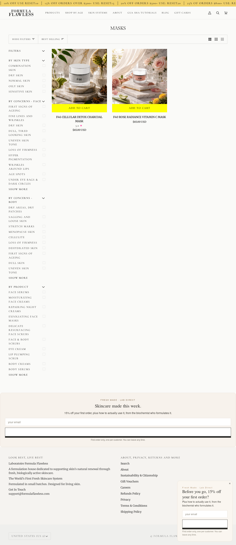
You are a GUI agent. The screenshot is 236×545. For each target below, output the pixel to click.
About (125, 469)
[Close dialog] (229, 483)
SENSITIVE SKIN (20, 91)
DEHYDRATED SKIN (23, 248)
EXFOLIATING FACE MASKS (23, 318)
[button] (53, 13)
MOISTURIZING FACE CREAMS (20, 299)
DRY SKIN (16, 75)
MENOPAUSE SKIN (22, 231)
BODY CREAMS (20, 363)
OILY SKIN (16, 86)
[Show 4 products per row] (223, 39)
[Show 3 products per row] (216, 39)
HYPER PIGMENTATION (20, 157)
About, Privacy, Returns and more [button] (150, 457)
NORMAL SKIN (19, 80)
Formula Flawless (169, 536)
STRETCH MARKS (22, 226)
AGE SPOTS (17, 174)
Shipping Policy (131, 511)
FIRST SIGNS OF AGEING (21, 108)
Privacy (125, 499)
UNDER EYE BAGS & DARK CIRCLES (23, 181)
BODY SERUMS (19, 369)
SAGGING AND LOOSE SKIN (19, 219)
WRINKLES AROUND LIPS (19, 166)
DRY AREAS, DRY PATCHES (21, 209)
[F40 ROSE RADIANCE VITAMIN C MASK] (139, 76)
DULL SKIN (17, 263)
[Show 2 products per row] (210, 39)
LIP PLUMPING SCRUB (19, 356)
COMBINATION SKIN (20, 67)
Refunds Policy (130, 493)
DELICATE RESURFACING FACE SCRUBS (19, 330)
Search (125, 463)
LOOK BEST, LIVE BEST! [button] (26, 457)
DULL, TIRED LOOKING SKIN (20, 133)
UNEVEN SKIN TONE (19, 142)
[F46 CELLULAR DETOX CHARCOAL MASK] (79, 76)
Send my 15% (118, 431)
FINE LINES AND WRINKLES (21, 118)
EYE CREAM (17, 349)
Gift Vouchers (130, 481)
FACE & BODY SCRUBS (19, 341)
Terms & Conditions (134, 505)
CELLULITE (17, 237)
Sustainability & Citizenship (139, 475)
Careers (125, 487)
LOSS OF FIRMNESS (23, 149)
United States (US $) (28, 536)
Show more (18, 189)
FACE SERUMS (19, 292)
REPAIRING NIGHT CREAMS (22, 309)
